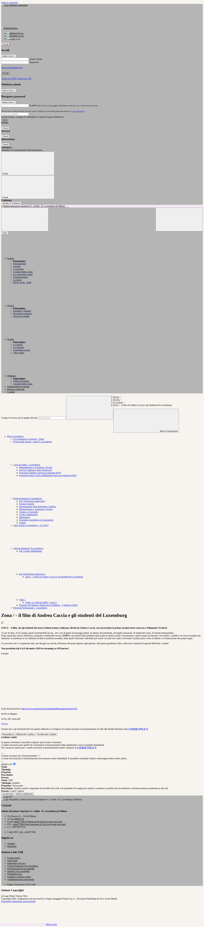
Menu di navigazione (168, 431)
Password (34, 62)
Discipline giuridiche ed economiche (36, 520)
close (4, 233)
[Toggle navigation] (24, 219)
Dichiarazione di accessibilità (20, 868)
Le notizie (118, 402)
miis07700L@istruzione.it (38, 821)
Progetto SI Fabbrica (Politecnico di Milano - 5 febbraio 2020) (48, 605)
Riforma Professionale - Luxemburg (30, 608)
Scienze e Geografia (28, 512)
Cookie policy (13, 858)
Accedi (5, 44)
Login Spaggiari (77, 111)
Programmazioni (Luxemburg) (27, 498)
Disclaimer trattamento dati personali (18, 901)
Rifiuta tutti (25, 734)
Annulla (5, 203)
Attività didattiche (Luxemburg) (28, 548)
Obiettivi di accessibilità (18, 871)
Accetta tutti (46, 734)
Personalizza (8, 734)
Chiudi (5, 128)
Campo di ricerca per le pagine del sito (19, 418)
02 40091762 (17, 819)
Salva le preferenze (24, 794)
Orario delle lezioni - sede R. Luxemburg (32, 441)
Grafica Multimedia (28, 514)
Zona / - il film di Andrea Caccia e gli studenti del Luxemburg (54, 576)
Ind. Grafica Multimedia (30, 551)
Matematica (24, 517)
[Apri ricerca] (179, 219)
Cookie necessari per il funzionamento (19, 755)
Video (22, 599)
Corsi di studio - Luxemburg (26, 464)
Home (116, 397)
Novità (116, 399)
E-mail (32, 105)
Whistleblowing (14, 874)
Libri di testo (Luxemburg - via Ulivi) (30, 525)
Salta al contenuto (9, 2)
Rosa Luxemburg (15, 436)
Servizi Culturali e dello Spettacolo (35, 470)
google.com (7, 764)
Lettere (22, 522)
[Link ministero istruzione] (14, 5)
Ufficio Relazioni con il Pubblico (22, 866)
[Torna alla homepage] (102, 206)
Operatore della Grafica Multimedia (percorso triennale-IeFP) (48, 475)
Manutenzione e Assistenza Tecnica (36, 467)
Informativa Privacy (16, 863)
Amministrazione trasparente (20, 879)
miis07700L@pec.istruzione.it (39, 824)
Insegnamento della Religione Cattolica (37, 506)
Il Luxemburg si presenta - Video (28, 439)
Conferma (16, 203)
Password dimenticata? (12, 67)
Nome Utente (35, 59)
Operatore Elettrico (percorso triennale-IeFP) (40, 472)
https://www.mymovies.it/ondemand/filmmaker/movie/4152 (49, 708)
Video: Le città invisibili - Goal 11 (41, 602)
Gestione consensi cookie (19, 876)
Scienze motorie (26, 504)
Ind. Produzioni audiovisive (32, 501)
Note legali (12, 860)
